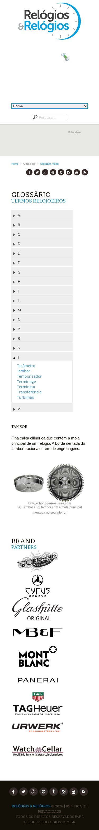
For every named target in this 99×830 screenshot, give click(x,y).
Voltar (55, 163)
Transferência (29, 391)
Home (14, 163)
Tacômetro (26, 365)
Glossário (45, 163)
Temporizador (29, 376)
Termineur (26, 386)
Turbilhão (25, 397)
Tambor (23, 370)
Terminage (26, 381)
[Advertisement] (49, 143)
